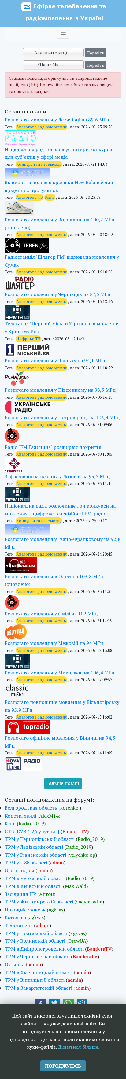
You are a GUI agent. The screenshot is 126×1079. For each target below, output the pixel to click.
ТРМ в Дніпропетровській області (44, 948)
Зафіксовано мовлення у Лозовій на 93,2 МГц (57, 476)
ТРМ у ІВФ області (26, 862)
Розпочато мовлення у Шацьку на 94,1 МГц (55, 360)
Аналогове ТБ (29, 197)
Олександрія (19, 870)
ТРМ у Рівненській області (35, 855)
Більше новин (63, 783)
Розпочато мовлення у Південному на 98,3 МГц (60, 389)
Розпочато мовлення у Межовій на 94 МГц (54, 643)
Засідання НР (20, 894)
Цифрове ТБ (28, 339)
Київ (10, 823)
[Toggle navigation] (63, 34)
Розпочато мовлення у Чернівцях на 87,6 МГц (57, 294)
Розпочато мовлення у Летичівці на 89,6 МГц (57, 119)
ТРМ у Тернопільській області (40, 839)
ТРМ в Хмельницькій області (38, 972)
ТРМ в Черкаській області (35, 878)
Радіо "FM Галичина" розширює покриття (53, 447)
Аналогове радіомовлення (41, 127)
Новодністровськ (25, 909)
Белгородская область (31, 807)
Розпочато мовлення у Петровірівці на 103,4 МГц (62, 417)
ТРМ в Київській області (33, 886)
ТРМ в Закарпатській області (38, 988)
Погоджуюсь (63, 1065)
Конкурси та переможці (38, 164)
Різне (50, 197)
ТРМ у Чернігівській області (37, 956)
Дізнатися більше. (78, 1047)
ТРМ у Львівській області (34, 847)
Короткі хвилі (20, 815)
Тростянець (19, 925)
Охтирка (14, 964)
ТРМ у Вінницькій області (35, 980)
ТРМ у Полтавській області (36, 933)
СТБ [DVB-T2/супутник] (32, 831)
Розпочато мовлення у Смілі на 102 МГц (51, 613)
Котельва (15, 917)
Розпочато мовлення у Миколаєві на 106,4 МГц (59, 672)
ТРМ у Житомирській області (39, 901)
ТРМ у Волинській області (35, 940)
